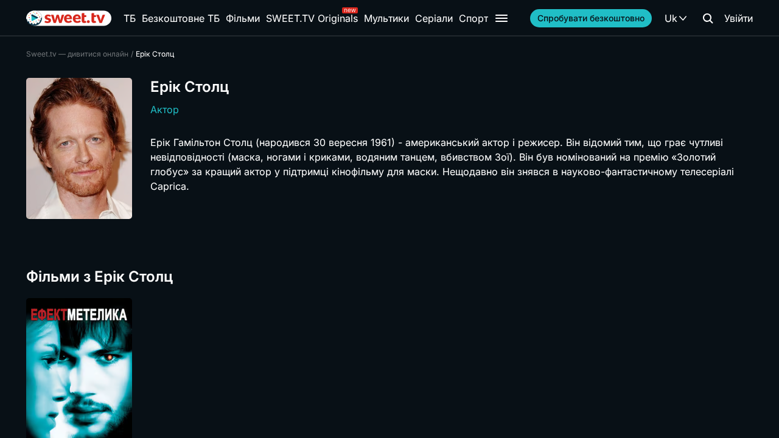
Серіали (434, 18)
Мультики (386, 18)
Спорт (473, 18)
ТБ (130, 18)
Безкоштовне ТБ (181, 18)
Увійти (738, 18)
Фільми (243, 18)
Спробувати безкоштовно (591, 18)
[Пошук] (707, 18)
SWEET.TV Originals (312, 18)
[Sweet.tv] (68, 18)
